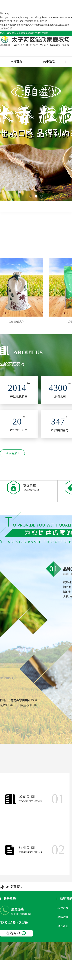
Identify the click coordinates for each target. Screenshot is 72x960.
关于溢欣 (49, 61)
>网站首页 (62, 908)
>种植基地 (62, 917)
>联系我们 (62, 926)
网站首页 (16, 61)
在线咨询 (13, 933)
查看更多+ (12, 453)
